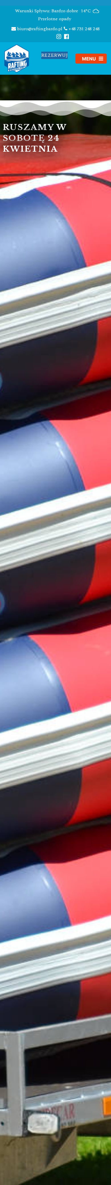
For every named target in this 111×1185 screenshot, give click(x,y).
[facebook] (66, 36)
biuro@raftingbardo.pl (39, 28)
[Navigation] (91, 59)
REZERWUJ (54, 55)
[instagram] (58, 36)
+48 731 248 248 (83, 28)
